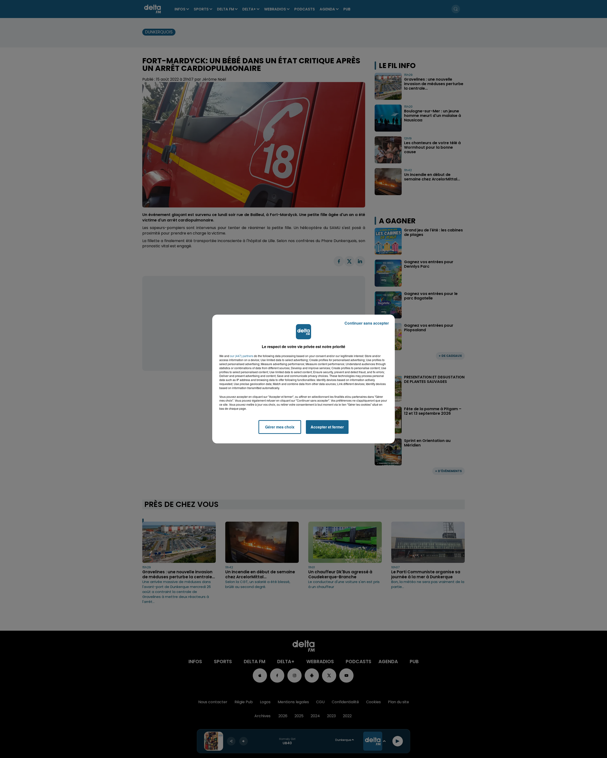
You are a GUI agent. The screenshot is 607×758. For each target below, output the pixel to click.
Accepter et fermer (327, 427)
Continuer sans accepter (367, 323)
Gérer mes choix (279, 427)
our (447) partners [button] (241, 356)
